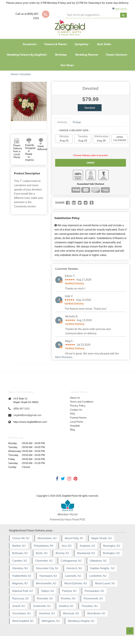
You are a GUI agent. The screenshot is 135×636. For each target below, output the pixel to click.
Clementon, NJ (44, 560)
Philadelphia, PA (43, 545)
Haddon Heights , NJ (102, 568)
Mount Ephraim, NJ (75, 583)
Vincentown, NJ (21, 613)
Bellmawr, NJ (20, 553)
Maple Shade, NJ (101, 538)
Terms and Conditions (81, 401)
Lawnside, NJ (73, 575)
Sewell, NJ (18, 606)
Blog (72, 429)
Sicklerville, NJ (42, 606)
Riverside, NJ (45, 598)
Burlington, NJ (111, 553)
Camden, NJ (19, 560)
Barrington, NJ (111, 545)
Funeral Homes (78, 417)
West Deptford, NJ (22, 621)
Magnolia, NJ (20, 583)
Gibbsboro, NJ (98, 560)
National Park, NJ (22, 591)
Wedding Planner (86, 54)
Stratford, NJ (66, 606)
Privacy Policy (77, 405)
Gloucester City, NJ (47, 568)
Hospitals (75, 425)
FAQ (72, 413)
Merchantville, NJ (46, 583)
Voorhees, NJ (47, 613)
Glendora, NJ (20, 568)
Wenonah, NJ (71, 613)
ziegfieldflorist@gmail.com (27, 415)
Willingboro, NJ (51, 621)
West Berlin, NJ (96, 613)
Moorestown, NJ (47, 538)
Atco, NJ (66, 545)
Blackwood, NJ (86, 553)
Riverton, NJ (68, 598)
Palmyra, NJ (69, 591)
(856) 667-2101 (21, 408)
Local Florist (76, 421)
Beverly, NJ (62, 553)
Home (14, 74)
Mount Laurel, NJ (105, 583)
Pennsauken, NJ (94, 591)
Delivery (62, 122)
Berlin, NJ (41, 553)
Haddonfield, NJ (21, 575)
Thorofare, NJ (89, 606)
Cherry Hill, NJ (20, 538)
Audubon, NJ (87, 545)
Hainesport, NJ (48, 575)
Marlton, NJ (19, 545)
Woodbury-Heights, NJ (81, 621)
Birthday (61, 54)
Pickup (77, 122)
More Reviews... (64, 357)
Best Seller (104, 44)
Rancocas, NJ (20, 598)
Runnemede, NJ (93, 598)
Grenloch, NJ (74, 568)
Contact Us (76, 409)
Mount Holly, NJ (74, 538)
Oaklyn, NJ (47, 591)
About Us (75, 397)
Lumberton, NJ (97, 575)
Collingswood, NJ (71, 560)
